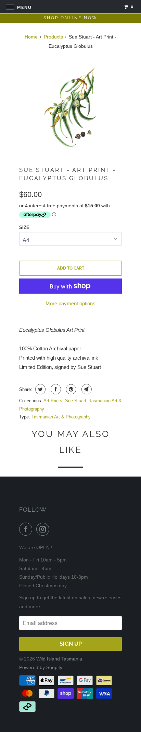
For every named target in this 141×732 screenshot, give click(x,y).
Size (24, 227)
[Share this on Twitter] (40, 389)
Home (31, 37)
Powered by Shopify (40, 667)
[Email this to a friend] (86, 389)
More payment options (70, 303)
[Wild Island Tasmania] (70, 6)
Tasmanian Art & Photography (61, 416)
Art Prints (52, 400)
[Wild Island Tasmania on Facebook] (27, 529)
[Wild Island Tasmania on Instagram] (44, 529)
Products (53, 37)
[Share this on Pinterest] (70, 389)
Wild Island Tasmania (59, 659)
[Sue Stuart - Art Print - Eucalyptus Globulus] (70, 105)
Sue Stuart (75, 400)
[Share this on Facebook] (55, 389)
